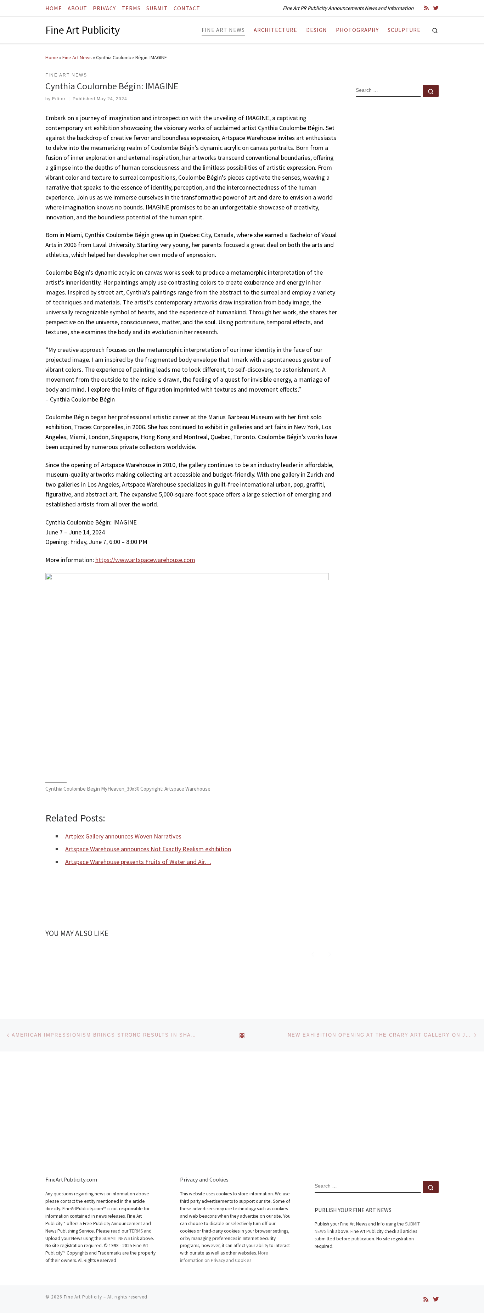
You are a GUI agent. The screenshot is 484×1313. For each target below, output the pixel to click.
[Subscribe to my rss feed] (426, 8)
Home (51, 57)
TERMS (136, 1231)
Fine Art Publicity (83, 1297)
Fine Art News (77, 57)
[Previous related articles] (313, 953)
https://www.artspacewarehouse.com (145, 560)
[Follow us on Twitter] (436, 8)
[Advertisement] (397, 217)
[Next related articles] (330, 953)
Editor (59, 98)
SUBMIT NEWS (116, 1238)
